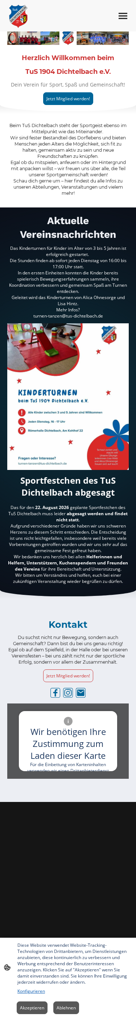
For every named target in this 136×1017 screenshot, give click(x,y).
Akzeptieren (32, 1008)
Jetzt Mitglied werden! (68, 99)
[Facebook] (55, 693)
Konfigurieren (31, 991)
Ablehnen (66, 1008)
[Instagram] (68, 693)
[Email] (81, 693)
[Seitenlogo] (18, 16)
